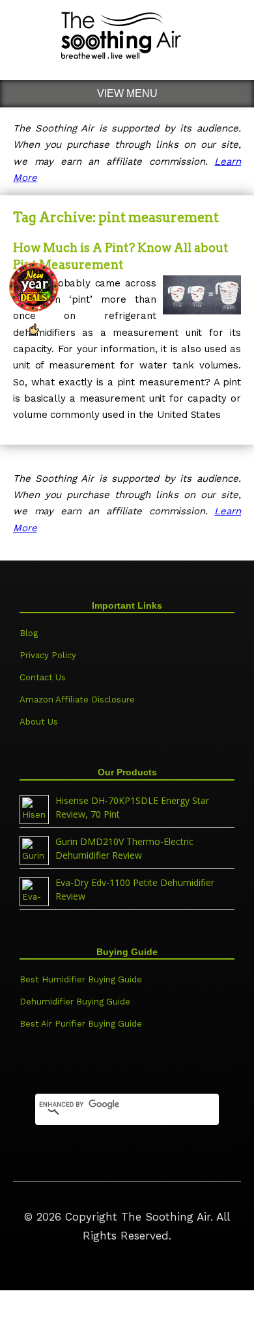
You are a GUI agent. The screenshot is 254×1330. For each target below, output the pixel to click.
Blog (29, 633)
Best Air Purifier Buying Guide (81, 1024)
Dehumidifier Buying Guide (75, 1001)
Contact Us (43, 677)
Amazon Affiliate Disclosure (77, 699)
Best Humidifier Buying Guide (81, 979)
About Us (39, 722)
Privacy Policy (48, 655)
